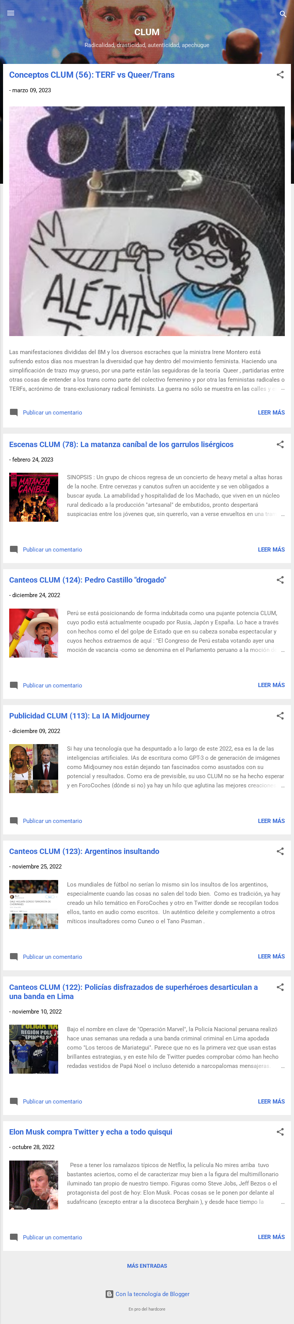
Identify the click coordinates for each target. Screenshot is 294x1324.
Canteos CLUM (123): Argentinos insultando (84, 851)
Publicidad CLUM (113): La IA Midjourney (79, 715)
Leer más (271, 412)
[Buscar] (283, 15)
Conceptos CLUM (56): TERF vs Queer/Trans (92, 75)
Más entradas (147, 1266)
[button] (280, 76)
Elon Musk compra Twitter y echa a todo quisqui (90, 1131)
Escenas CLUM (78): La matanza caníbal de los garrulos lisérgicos (121, 444)
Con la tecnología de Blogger (151, 1294)
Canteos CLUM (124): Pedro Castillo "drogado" (87, 579)
